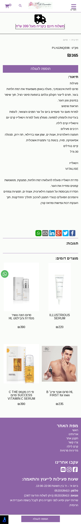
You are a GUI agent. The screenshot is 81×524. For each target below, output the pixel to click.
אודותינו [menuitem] (73, 434)
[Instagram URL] (69, 470)
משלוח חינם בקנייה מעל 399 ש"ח (40, 26)
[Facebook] (72, 232)
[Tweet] (66, 232)
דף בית (74, 40)
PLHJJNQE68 (61, 47)
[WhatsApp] (38, 232)
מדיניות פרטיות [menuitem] (69, 450)
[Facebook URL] (75, 470)
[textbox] (40, 22)
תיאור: (73, 77)
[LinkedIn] (52, 232)
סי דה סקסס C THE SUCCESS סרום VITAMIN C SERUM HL (21, 397)
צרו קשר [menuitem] (73, 442)
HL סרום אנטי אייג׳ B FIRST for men (59, 393)
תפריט (73, 10)
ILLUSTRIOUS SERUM (59, 316)
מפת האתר (67, 426)
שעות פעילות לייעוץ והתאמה (50, 479)
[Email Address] (63, 470)
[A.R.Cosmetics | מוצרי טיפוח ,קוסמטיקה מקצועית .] (40, 5)
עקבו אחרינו (66, 462)
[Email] (45, 232)
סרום (65, 40)
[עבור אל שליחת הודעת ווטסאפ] (4, 274)
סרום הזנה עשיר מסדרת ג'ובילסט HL (21, 316)
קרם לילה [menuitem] (72, 446)
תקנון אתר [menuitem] (72, 438)
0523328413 (62, 490)
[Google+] (59, 232)
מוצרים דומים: (66, 258)
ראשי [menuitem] (75, 430)
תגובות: (72, 243)
